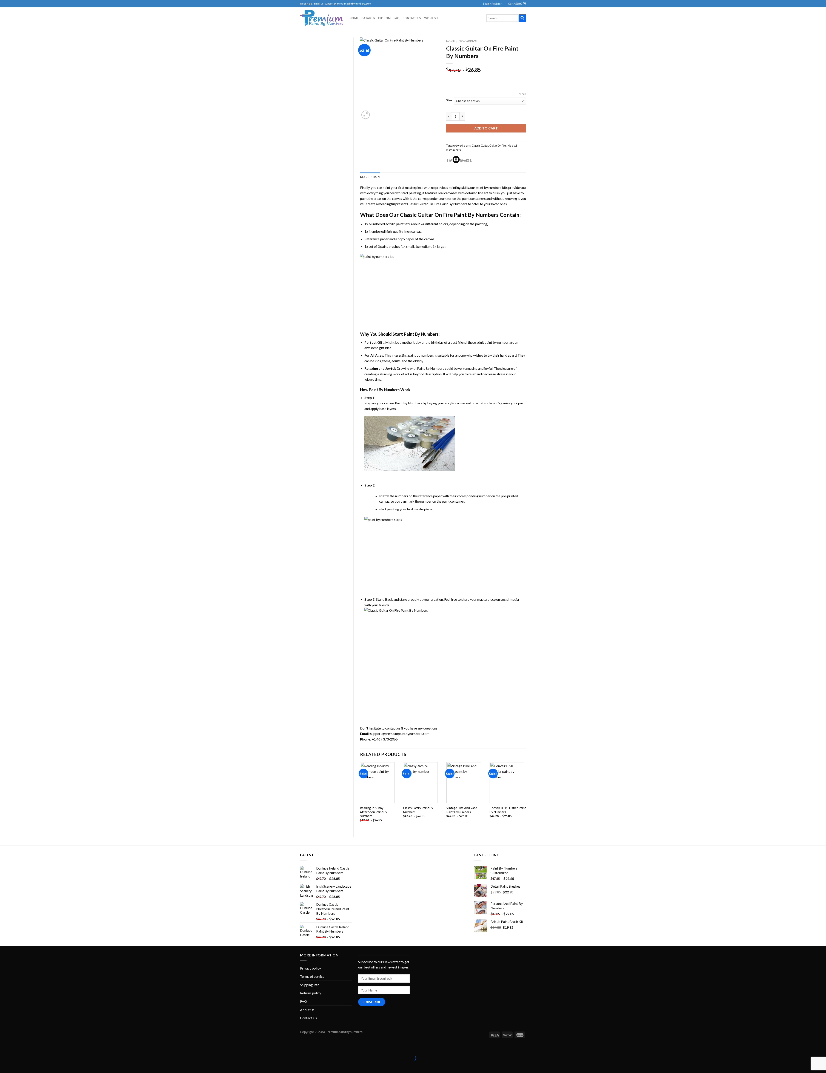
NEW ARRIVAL (468, 41)
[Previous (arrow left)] (4, 1065)
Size (449, 100)
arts (468, 145)
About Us (307, 1010)
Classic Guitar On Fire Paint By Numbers (437, 204)
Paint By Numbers (421, 334)
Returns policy (310, 993)
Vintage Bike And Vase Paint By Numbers (461, 810)
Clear (522, 94)
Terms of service (312, 976)
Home (354, 18)
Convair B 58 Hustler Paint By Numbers (508, 810)
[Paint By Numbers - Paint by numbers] (321, 18)
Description (370, 177)
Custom (384, 18)
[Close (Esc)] (4, 1047)
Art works (459, 145)
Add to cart (486, 128)
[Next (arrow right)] (16, 1065)
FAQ (396, 18)
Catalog (368, 18)
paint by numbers (488, 187)
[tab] (370, 176)
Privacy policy (310, 968)
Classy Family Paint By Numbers (418, 810)
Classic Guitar (480, 145)
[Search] (522, 18)
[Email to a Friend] (456, 159)
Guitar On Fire (498, 145)
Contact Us (411, 18)
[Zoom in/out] (16, 1047)
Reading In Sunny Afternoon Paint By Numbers (373, 812)
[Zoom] (365, 115)
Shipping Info (309, 985)
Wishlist (431, 18)
